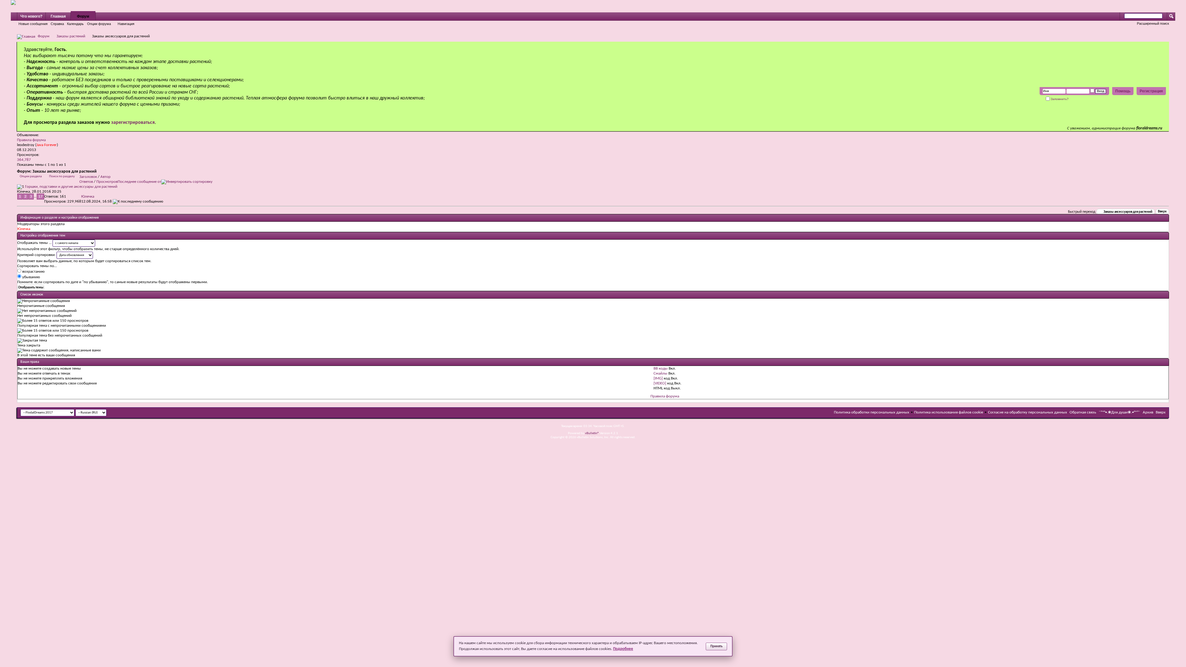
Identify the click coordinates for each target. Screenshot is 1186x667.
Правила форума (31, 140)
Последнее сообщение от (139, 182)
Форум (83, 16)
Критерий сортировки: (36, 255)
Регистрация (1151, 91)
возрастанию (32, 272)
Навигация (126, 24)
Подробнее (623, 649)
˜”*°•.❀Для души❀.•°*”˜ (1119, 412)
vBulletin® (592, 433)
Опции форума (99, 24)
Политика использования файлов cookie (948, 412)
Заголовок (88, 177)
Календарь (75, 24)
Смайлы (660, 373)
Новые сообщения (33, 24)
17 (40, 197)
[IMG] (658, 378)
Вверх (1162, 212)
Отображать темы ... (34, 243)
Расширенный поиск (1153, 23)
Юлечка (23, 192)
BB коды (661, 369)
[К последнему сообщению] (138, 201)
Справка (57, 24)
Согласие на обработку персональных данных (1027, 412)
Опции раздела (31, 176)
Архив (1148, 412)
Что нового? (31, 16)
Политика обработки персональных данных (871, 412)
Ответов (86, 182)
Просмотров (107, 182)
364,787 (24, 160)
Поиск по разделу (62, 176)
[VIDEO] (660, 383)
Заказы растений (71, 36)
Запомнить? (1059, 99)
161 (63, 197)
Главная (58, 16)
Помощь (1122, 91)
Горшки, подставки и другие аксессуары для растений (71, 187)
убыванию (30, 277)
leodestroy (25, 145)
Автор (105, 177)
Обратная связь (1083, 412)
